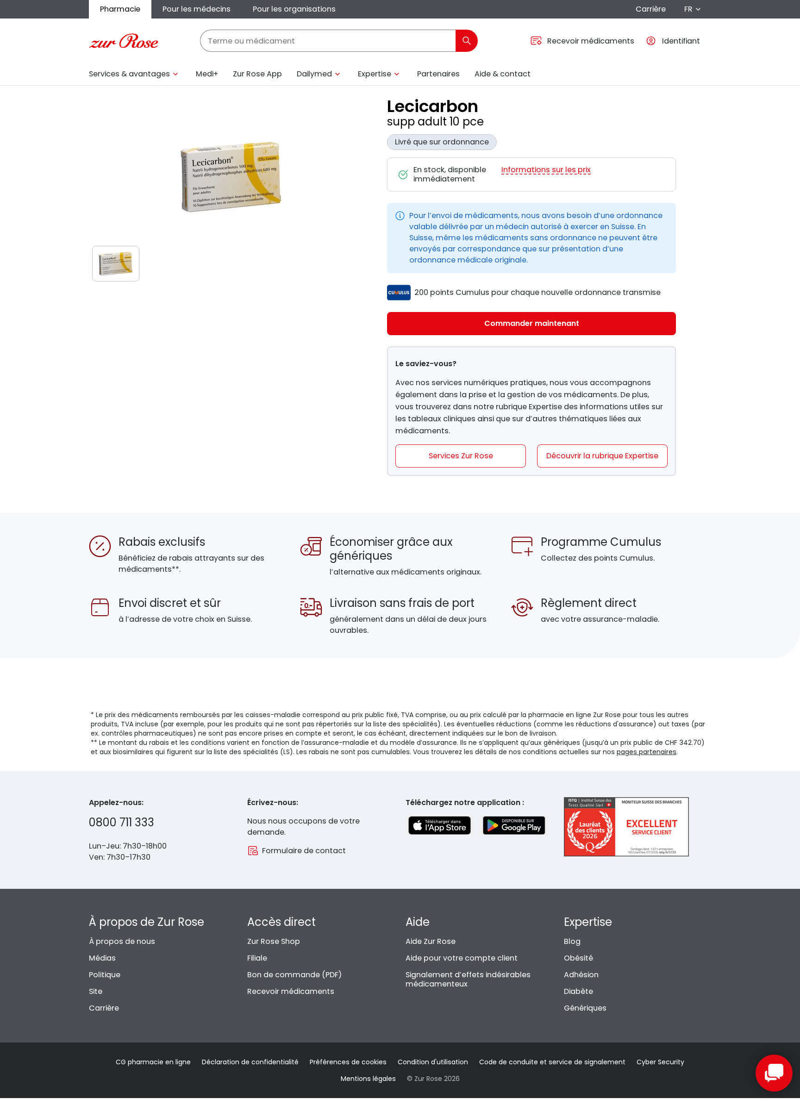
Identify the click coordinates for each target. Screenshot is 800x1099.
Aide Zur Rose (431, 941)
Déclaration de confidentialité (250, 1062)
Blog (572, 941)
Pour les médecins (196, 9)
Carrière (651, 9)
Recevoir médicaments (290, 991)
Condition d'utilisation (433, 1062)
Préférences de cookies (348, 1062)
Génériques (585, 1008)
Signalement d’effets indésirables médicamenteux (468, 979)
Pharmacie (120, 9)
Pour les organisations (294, 9)
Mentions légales (368, 1078)
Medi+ (207, 74)
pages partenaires (646, 751)
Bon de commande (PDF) (294, 974)
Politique (104, 974)
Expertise (374, 74)
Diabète (578, 991)
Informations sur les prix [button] (546, 170)
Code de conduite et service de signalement (552, 1062)
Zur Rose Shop (273, 941)
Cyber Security (660, 1062)
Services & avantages (129, 74)
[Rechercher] (467, 41)
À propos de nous (122, 941)
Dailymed (314, 74)
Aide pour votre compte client (462, 958)
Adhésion (581, 974)
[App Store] (440, 825)
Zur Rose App (257, 74)
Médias (102, 958)
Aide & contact (503, 74)
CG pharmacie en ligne (153, 1062)
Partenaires (438, 74)
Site (95, 991)
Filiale (257, 958)
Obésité (578, 958)
